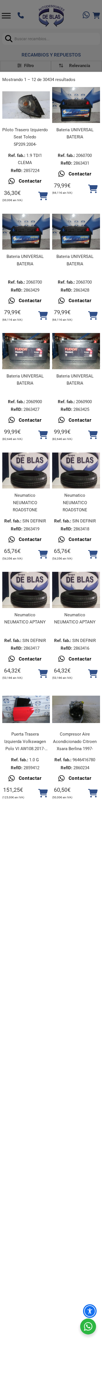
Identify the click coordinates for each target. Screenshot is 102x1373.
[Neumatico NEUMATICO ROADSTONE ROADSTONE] (26, 471)
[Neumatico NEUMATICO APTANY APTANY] (26, 590)
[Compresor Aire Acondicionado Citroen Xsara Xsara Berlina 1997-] (76, 709)
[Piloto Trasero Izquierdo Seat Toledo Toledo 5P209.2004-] (26, 105)
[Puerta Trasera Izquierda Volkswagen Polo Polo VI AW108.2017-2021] (26, 709)
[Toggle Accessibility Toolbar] (90, 1311)
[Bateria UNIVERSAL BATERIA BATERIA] (76, 105)
